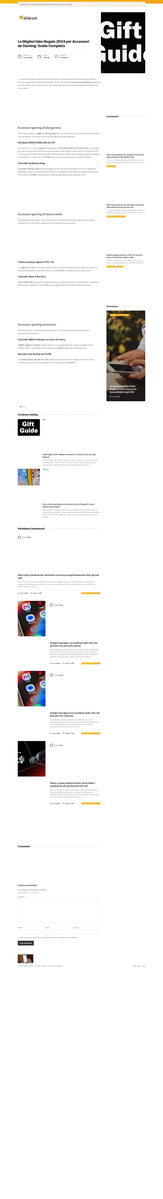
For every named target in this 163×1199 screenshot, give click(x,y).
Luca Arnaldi (27, 57)
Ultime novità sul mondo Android (90, 593)
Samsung (56, 4)
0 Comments (64, 57)
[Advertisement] (59, 106)
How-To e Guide (29, 4)
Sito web (75, 927)
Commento (22, 897)
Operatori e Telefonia (65, 4)
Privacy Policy (137, 966)
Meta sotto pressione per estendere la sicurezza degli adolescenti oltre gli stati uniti (125, 206)
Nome (20, 927)
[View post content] (123, 42)
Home (22, 4)
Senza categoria (111, 166)
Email (47, 927)
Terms (143, 966)
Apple (51, 4)
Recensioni (37, 4)
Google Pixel (45, 4)
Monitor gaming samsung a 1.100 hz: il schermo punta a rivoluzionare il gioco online (124, 256)
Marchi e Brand (111, 266)
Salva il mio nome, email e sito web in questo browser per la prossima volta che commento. (49, 937)
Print (23, 407)
